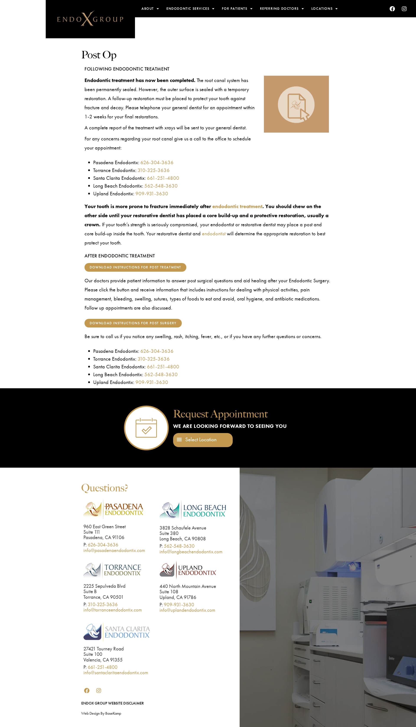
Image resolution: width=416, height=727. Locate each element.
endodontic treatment (237, 206)
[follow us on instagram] (404, 8)
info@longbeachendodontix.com (191, 551)
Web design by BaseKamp (101, 713)
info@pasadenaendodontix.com (114, 550)
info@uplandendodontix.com (187, 610)
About (147, 8)
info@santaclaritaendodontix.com (115, 672)
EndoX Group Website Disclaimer (112, 703)
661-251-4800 (163, 178)
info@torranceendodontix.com (112, 610)
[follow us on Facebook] (392, 8)
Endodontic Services (187, 8)
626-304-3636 (157, 162)
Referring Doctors (279, 8)
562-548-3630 (161, 185)
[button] (196, 439)
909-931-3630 (151, 193)
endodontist (214, 233)
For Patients (234, 8)
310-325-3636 (154, 170)
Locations (322, 8)
